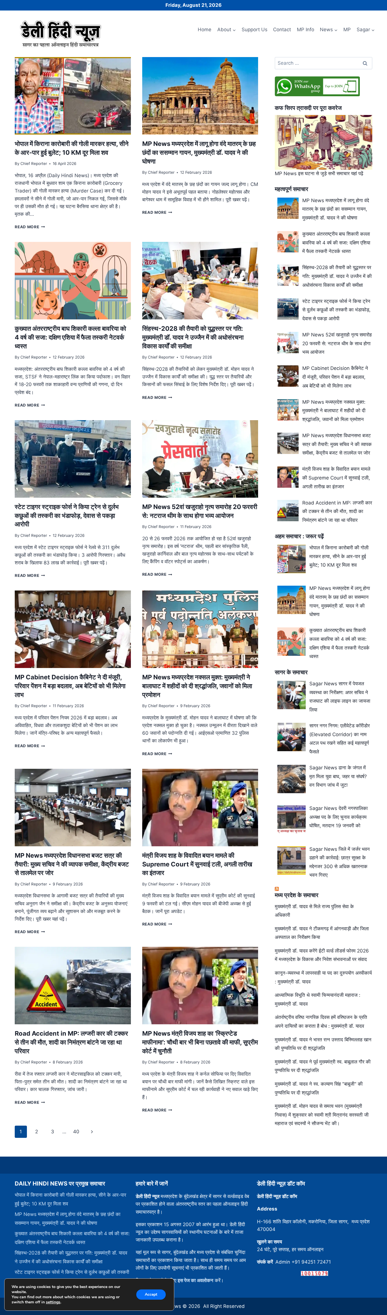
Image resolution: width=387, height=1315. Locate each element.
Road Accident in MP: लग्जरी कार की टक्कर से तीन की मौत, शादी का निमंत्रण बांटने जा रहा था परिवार (71, 1042)
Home (204, 29)
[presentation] (73, 96)
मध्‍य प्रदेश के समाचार (296, 895)
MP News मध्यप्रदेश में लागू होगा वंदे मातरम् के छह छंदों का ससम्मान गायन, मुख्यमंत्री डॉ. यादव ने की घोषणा (199, 152)
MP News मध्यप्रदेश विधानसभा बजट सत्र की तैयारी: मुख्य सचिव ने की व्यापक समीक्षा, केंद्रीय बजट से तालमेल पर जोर (72, 864)
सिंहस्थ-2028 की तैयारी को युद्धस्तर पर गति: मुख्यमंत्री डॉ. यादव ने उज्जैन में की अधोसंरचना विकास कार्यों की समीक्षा (193, 337)
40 (76, 1131)
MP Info (305, 29)
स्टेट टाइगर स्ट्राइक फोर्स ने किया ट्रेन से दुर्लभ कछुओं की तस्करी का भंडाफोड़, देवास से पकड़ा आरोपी (67, 515)
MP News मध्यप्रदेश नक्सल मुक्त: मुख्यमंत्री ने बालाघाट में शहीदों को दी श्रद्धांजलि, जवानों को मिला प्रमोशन (197, 685)
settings (53, 1302)
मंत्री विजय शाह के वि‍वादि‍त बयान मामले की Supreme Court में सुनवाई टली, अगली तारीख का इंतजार (197, 864)
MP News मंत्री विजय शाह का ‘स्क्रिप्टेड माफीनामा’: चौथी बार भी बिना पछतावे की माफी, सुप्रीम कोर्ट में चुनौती (200, 1042)
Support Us (254, 29)
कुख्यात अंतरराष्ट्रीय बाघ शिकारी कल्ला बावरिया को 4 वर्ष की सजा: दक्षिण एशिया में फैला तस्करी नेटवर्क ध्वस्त (70, 337)
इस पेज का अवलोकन (195, 1280)
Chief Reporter (33, 163)
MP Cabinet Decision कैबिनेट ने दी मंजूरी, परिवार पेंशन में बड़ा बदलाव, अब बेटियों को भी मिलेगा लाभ (70, 685)
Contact (282, 29)
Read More (30, 227)
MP (347, 29)
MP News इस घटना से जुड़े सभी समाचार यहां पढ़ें (319, 173)
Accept (151, 1294)
